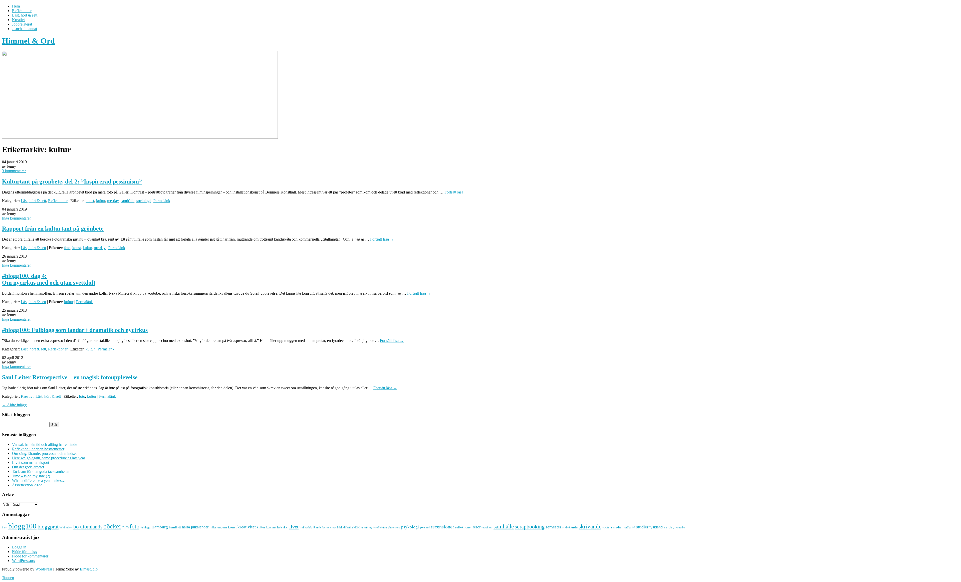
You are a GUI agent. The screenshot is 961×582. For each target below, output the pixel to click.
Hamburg (159, 527)
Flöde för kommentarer (30, 556)
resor (476, 527)
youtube (680, 527)
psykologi (410, 526)
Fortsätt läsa (456, 192)
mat (334, 527)
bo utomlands (87, 526)
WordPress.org (23, 560)
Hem (16, 6)
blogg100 (22, 526)
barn (4, 527)
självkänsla (570, 527)
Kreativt (18, 20)
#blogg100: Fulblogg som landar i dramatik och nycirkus (75, 330)
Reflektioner (22, 11)
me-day (113, 201)
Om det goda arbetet (28, 467)
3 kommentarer (14, 171)
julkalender (199, 527)
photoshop (394, 527)
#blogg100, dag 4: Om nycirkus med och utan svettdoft (48, 279)
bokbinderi (66, 527)
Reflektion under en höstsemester (38, 449)
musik (364, 527)
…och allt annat (24, 29)
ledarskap (282, 527)
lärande (317, 527)
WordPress (43, 569)
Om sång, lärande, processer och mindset (44, 453)
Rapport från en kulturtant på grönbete (53, 228)
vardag (669, 527)
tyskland (656, 527)
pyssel (425, 527)
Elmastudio (89, 569)
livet (294, 526)
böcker (112, 526)
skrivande (590, 526)
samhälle (127, 201)
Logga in (19, 547)
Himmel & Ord (28, 40)
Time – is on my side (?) (31, 476)
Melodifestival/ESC (348, 527)
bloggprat (48, 526)
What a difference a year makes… (39, 480)
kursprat (271, 527)
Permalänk (161, 201)
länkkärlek (306, 527)
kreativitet (246, 527)
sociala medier (612, 527)
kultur (100, 201)
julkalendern (218, 527)
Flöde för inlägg (24, 551)
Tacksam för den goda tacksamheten (40, 471)
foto (67, 248)
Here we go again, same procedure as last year (48, 458)
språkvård (629, 527)
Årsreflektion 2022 (27, 485)
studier (642, 526)
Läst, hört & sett (24, 15)
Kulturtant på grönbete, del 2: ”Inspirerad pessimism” (72, 181)
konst (90, 201)
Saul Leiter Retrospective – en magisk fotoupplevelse (70, 377)
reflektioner (463, 527)
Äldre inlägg (14, 405)
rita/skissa (487, 527)
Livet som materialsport (30, 462)
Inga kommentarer (16, 218)
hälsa (186, 527)
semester (553, 526)
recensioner (442, 526)
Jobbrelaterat (22, 24)
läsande (326, 527)
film (125, 527)
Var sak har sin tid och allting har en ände (44, 444)
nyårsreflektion (378, 527)
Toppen (8, 577)
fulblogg (145, 527)
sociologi (143, 201)
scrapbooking (530, 526)
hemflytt (175, 527)
